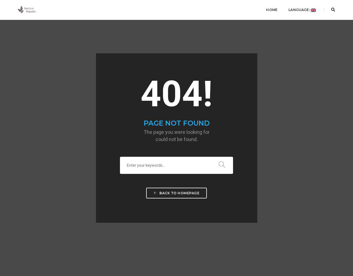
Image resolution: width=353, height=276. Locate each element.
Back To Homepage (179, 193)
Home (271, 10)
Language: (299, 10)
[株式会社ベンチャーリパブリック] (27, 9)
